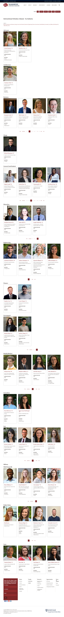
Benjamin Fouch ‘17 (8, 115)
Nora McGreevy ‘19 (8, 410)
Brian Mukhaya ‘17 (8, 484)
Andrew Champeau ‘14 (24, 260)
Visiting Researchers (49, 583)
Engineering (30, 24)
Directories (30, 581)
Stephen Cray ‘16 (8, 301)
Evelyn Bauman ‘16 (8, 48)
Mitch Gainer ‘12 (22, 115)
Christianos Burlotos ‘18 (9, 260)
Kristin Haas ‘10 (22, 184)
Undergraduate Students (39, 590)
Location (41, 11)
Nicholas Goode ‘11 (52, 115)
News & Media (54, 5)
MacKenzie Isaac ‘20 (52, 184)
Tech (9, 25)
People (29, 5)
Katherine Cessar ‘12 (38, 523)
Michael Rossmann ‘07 (9, 153)
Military (52, 24)
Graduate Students (40, 587)
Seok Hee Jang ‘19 (37, 371)
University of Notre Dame (13, 609)
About (25, 5)
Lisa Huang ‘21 (37, 562)
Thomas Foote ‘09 (8, 371)
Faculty (38, 585)
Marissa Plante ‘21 (8, 333)
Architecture (9, 24)
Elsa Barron (6, 523)
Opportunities (42, 5)
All (37, 11)
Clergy (16, 24)
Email (5, 593)
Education (26, 24)
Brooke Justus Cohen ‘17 (39, 444)
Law (49, 24)
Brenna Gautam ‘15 (8, 444)
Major (50, 11)
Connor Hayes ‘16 (23, 444)
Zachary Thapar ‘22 (23, 333)
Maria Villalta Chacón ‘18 (53, 562)
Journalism (46, 24)
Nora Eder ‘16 (22, 562)
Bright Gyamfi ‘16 (8, 184)
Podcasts (57, 585)
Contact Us (15, 612)
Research (35, 5)
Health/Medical (42, 24)
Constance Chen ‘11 (8, 82)
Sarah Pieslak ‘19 (22, 484)
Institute (20, 581)
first (20, 131)
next (41, 131)
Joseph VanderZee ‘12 (38, 222)
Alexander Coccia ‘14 (52, 523)
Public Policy (6, 25)
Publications (39, 583)
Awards (20, 586)
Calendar (48, 5)
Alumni (29, 583)
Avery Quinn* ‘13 (37, 484)
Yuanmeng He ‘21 (37, 184)
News (57, 583)
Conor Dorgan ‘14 (23, 301)
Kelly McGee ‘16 (51, 444)
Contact (20, 583)
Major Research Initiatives (39, 582)
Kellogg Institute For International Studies (10, 610)
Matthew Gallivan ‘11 (23, 371)
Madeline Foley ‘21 (23, 48)
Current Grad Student (20, 24)
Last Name (6, 589)
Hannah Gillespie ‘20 (38, 260)
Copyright (5, 609)
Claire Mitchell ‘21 (52, 371)
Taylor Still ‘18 (22, 222)
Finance (33, 24)
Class (53, 11)
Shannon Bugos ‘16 (23, 523)
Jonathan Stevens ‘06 (8, 222)
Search (59, 6)
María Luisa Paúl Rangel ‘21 (24, 411)
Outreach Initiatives (22, 584)
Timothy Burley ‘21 (8, 562)
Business (12, 24)
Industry (46, 11)
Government (37, 24)
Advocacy (5, 24)
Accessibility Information (7, 613)
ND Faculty (48, 581)
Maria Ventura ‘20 (52, 484)
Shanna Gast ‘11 (37, 115)
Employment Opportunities (21, 589)
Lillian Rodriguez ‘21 (52, 260)
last (43, 131)
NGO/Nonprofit (55, 24)
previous (23, 131)
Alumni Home (58, 11)
